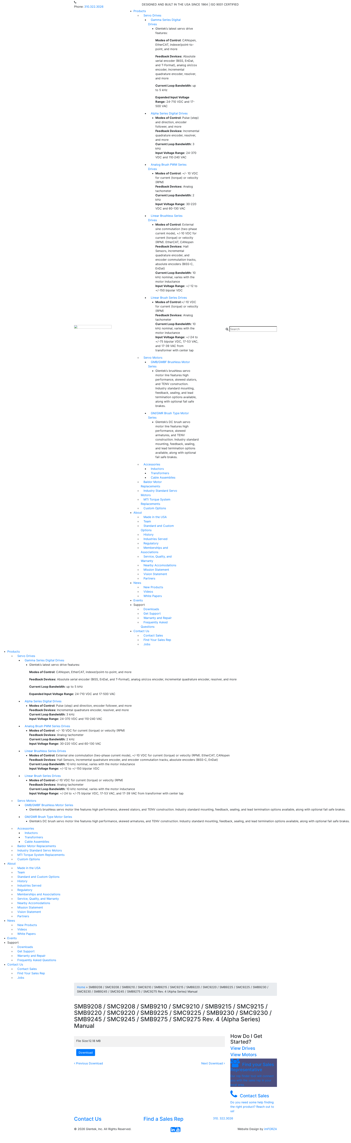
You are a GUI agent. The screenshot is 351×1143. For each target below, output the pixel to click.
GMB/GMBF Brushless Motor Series (169, 364)
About (137, 512)
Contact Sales (153, 635)
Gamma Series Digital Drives (164, 22)
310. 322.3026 (223, 1118)
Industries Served (155, 539)
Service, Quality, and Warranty (156, 559)
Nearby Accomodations (160, 565)
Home (81, 987)
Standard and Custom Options (157, 528)
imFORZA (270, 1129)
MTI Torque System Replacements (155, 502)
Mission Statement (156, 569)
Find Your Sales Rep (157, 640)
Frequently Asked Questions (154, 624)
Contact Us (141, 631)
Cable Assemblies (163, 477)
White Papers (153, 596)
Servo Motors (153, 357)
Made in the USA (155, 517)
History (149, 534)
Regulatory (151, 543)
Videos (148, 591)
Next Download (212, 1063)
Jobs (147, 644)
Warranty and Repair (158, 618)
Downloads (151, 609)
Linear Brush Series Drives (169, 297)
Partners (149, 578)
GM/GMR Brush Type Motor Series (168, 415)
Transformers (160, 473)
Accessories (152, 464)
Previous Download (89, 1063)
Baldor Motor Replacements (151, 484)
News (137, 583)
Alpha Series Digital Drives (169, 113)
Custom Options (155, 508)
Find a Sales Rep (163, 1119)
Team (147, 521)
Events (138, 600)
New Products (153, 587)
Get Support (152, 613)
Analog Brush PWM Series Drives (167, 167)
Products (139, 11)
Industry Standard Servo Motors (159, 493)
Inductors (157, 469)
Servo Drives (152, 15)
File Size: (82, 1041)
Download (86, 1052)
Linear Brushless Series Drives (165, 218)
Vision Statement (155, 574)
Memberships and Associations (154, 550)
